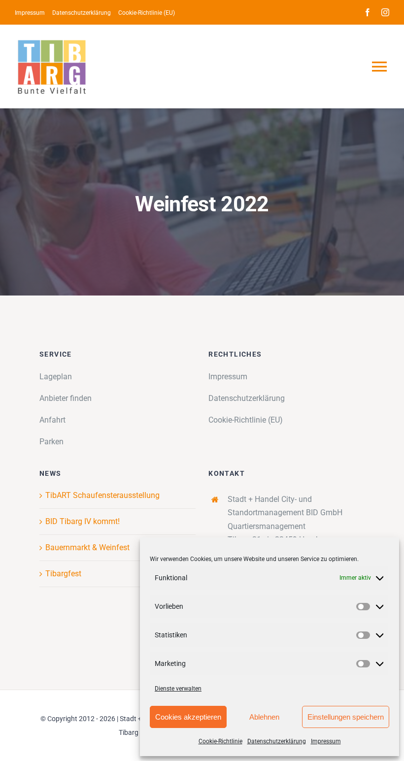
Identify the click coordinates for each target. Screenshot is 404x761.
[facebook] (367, 12)
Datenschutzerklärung (276, 741)
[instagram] (385, 12)
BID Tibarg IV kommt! (82, 521)
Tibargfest (63, 573)
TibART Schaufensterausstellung (102, 495)
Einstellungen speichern (345, 717)
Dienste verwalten (178, 688)
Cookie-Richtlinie (220, 741)
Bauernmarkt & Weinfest (87, 547)
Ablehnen (264, 717)
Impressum (326, 741)
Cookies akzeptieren (188, 717)
